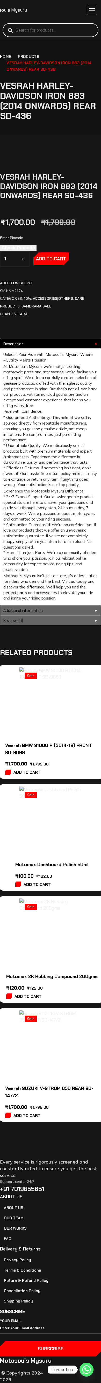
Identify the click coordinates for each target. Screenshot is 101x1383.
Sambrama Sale (36, 306)
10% (27, 298)
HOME (5, 56)
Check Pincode (18, 247)
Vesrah (21, 314)
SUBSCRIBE (50, 1349)
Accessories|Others (53, 298)
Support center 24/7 (17, 1181)
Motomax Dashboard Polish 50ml (52, 864)
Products (28, 56)
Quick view (77, 689)
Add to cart (51, 259)
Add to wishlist (16, 283)
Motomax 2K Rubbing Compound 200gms (52, 976)
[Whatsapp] (86, 1370)
